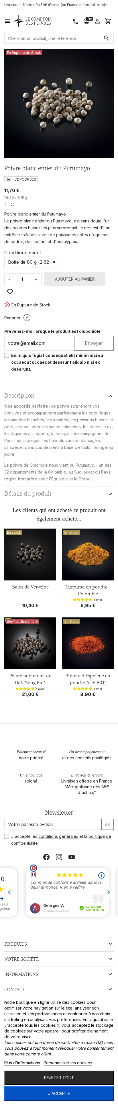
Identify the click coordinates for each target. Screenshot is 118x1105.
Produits (15, 944)
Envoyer (94, 343)
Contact (14, 989)
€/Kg (22, 197)
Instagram (59, 857)
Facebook (46, 857)
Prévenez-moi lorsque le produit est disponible (52, 331)
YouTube (71, 857)
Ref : (9, 179)
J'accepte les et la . (61, 840)
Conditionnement (22, 252)
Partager (26, 317)
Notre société (21, 959)
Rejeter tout (59, 1077)
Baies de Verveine (30, 587)
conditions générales (58, 836)
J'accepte (59, 1093)
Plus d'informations (22, 1062)
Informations (21, 974)
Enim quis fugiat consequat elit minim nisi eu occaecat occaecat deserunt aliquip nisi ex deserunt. (57, 362)
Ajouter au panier (75, 279)
